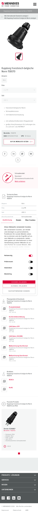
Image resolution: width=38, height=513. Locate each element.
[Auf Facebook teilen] (6, 153)
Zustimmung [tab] (7, 220)
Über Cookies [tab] (30, 220)
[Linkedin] (13, 498)
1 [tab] (19, 453)
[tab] (19, 56)
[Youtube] (19, 498)
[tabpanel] (19, 36)
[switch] (31, 262)
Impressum (5, 510)
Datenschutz (17, 510)
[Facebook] (8, 498)
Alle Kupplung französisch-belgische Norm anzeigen (20, 18)
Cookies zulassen (18, 282)
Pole (3, 85)
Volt (3, 96)
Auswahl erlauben (19, 286)
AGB (26, 510)
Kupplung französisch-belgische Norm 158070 (18, 11)
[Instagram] (3, 498)
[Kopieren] (19, 160)
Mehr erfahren (20, 181)
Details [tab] (18, 220)
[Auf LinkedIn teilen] (14, 153)
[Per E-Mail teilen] (32, 153)
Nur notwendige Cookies (19, 291)
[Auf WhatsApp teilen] (23, 153)
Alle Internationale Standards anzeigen (16, 16)
